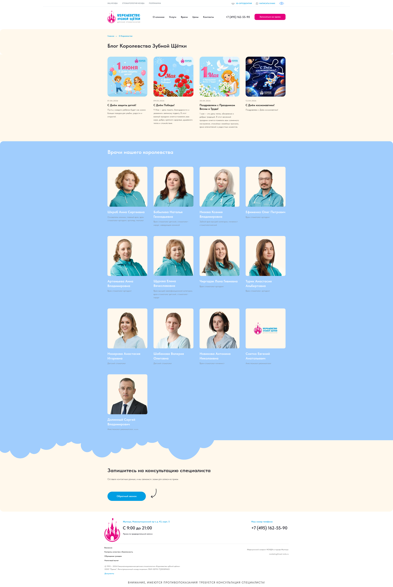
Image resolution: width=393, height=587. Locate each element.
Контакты (208, 17)
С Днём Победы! (164, 105)
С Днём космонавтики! (260, 105)
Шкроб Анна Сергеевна (126, 212)
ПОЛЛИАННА (155, 3)
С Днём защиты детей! (121, 105)
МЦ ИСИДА (112, 3)
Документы (109, 573)
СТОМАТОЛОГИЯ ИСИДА (133, 3)
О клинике (158, 17)
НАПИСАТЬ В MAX (267, 3)
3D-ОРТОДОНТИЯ (244, 3)
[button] (270, 17)
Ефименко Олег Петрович (265, 212)
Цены (195, 17)
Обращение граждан (113, 556)
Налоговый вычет (111, 560)
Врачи (184, 17)
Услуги (172, 17)
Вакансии (108, 548)
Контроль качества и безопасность (118, 552)
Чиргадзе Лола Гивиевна (219, 281)
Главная (110, 36)
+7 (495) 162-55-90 (238, 17)
